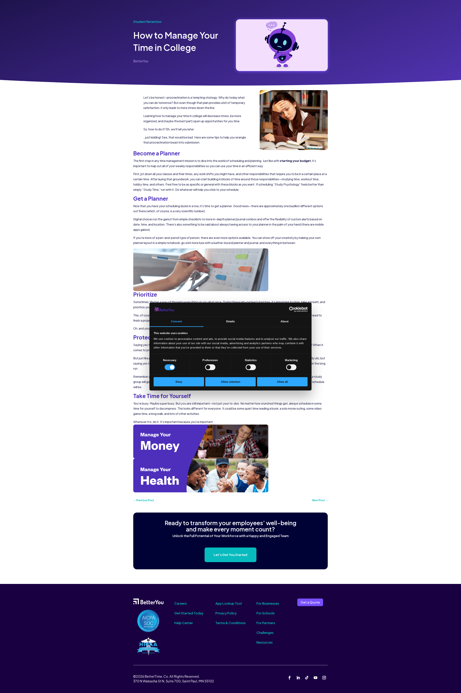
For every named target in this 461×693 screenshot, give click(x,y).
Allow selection (230, 381)
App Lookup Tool (228, 603)
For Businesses (267, 603)
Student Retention (147, 21)
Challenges (265, 632)
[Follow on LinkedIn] (298, 677)
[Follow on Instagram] (324, 677)
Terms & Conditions (230, 623)
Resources (264, 642)
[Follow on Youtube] (315, 677)
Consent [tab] (176, 321)
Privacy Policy (226, 613)
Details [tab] (230, 321)
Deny (179, 381)
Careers (180, 603)
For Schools (265, 613)
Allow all (282, 381)
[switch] (210, 367)
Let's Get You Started (230, 555)
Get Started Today (188, 613)
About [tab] (284, 321)
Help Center (183, 623)
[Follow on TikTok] (306, 677)
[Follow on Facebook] (289, 677)
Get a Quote (310, 602)
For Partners (265, 623)
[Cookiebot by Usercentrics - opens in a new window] (292, 309)
